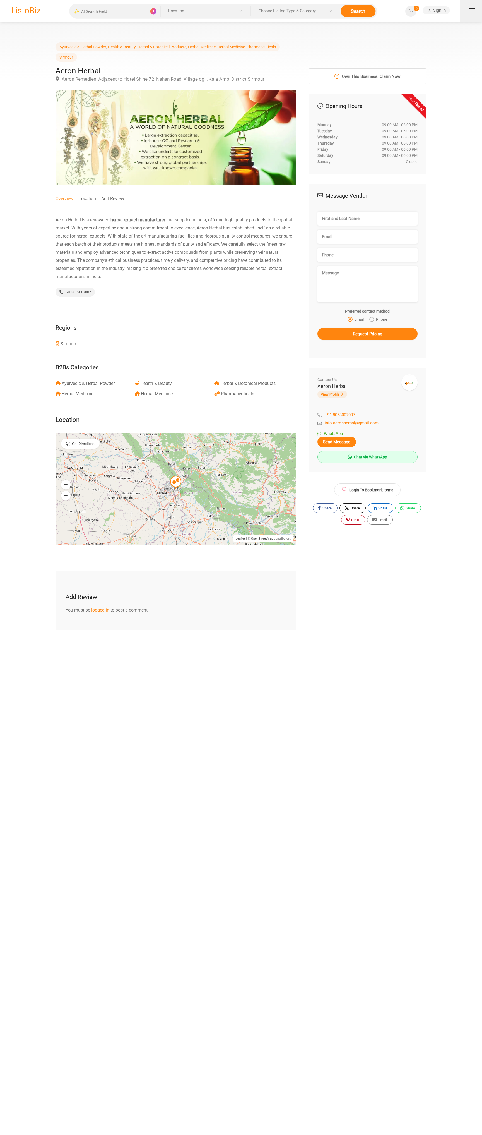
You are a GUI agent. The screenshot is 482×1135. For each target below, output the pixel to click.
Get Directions (83, 444)
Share (327, 508)
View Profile (330, 394)
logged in (100, 610)
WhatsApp (333, 433)
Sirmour (66, 57)
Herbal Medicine (202, 47)
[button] (66, 485)
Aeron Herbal (332, 386)
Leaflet (240, 538)
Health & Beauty (122, 47)
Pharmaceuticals (261, 47)
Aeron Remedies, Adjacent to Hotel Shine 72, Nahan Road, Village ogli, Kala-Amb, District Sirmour (162, 79)
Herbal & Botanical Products (162, 47)
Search (358, 11)
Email (382, 520)
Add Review (112, 198)
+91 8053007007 (77, 292)
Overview (64, 198)
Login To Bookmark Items (371, 489)
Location (87, 198)
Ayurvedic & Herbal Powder (82, 47)
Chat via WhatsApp (370, 457)
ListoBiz (26, 10)
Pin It (354, 520)
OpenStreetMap (262, 538)
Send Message (336, 441)
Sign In (439, 10)
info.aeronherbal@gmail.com (352, 422)
